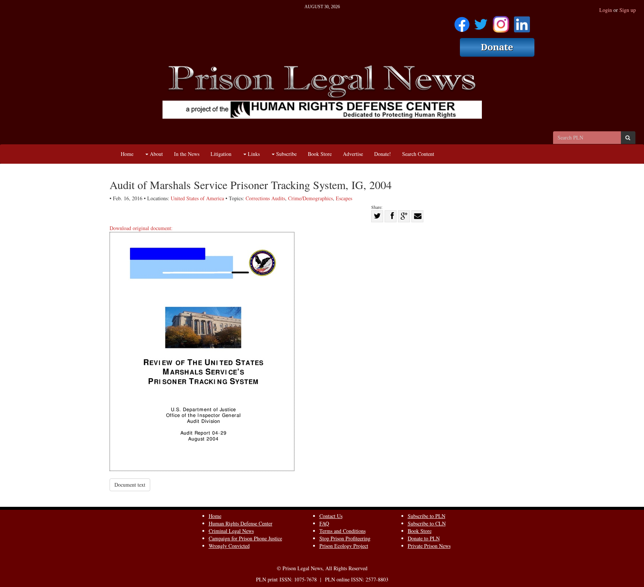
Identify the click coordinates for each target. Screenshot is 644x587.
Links (253, 153)
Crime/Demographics (310, 198)
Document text (129, 484)
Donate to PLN (424, 538)
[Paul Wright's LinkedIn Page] (522, 22)
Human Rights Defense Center (240, 523)
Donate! (382, 153)
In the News (186, 153)
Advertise (353, 153)
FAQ (324, 523)
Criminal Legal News (231, 530)
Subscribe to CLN (427, 523)
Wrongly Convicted (229, 545)
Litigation (221, 153)
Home (127, 153)
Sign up (627, 9)
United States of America (197, 198)
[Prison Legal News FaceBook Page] (462, 22)
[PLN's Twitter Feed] (481, 22)
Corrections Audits (265, 198)
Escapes (344, 198)
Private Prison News (429, 545)
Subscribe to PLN (426, 515)
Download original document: (141, 228)
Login (605, 9)
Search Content (418, 153)
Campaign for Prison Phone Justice (245, 538)
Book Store (320, 153)
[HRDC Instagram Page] (500, 22)
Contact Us (330, 515)
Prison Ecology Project (343, 545)
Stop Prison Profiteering (344, 538)
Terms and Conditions (342, 530)
